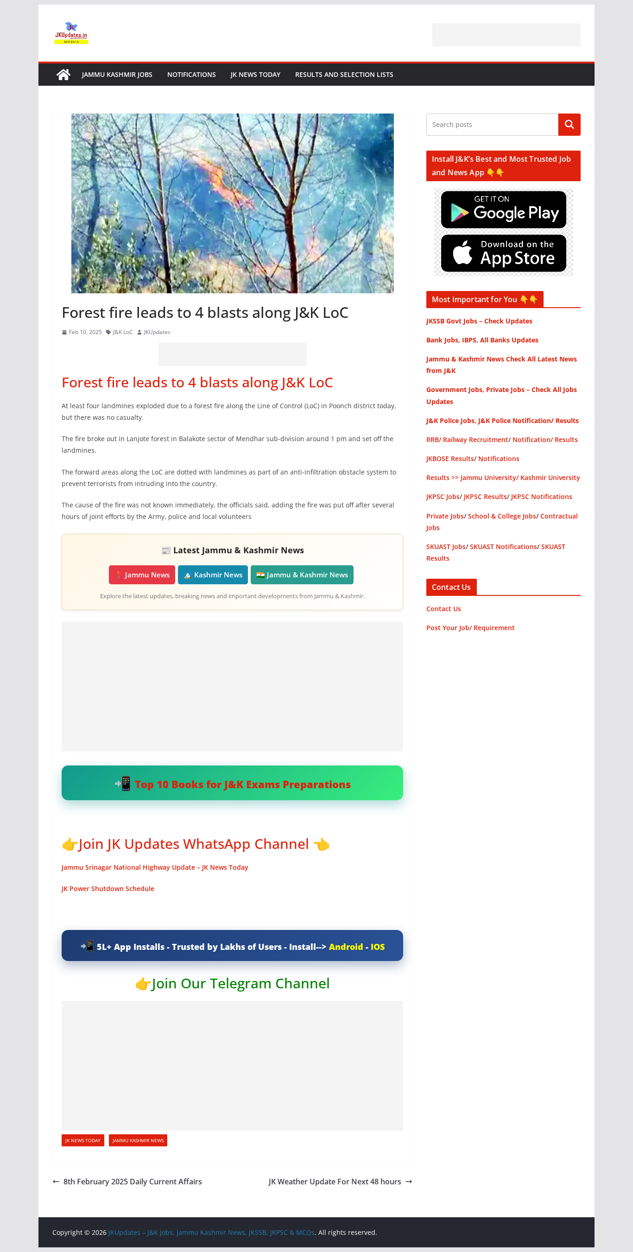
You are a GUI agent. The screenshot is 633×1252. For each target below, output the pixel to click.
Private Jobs (445, 516)
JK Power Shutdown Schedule (108, 888)
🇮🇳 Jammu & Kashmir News (302, 574)
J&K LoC (123, 332)
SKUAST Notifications (503, 546)
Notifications (191, 74)
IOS (378, 946)
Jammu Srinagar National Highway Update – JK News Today (155, 867)
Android (346, 946)
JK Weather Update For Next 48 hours (335, 1181)
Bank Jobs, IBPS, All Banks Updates (482, 339)
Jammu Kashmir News (138, 1140)
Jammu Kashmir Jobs (117, 74)
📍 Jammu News (142, 574)
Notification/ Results (545, 439)
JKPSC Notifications (541, 496)
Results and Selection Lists (344, 74)
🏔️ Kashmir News (213, 574)
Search (569, 125)
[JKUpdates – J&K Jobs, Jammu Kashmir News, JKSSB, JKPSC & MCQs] (63, 74)
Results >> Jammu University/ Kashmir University (503, 477)
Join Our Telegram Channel (241, 983)
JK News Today (255, 74)
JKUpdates (157, 332)
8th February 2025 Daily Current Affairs (132, 1181)
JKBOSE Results (450, 458)
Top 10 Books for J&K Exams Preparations (243, 784)
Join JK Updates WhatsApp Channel (194, 843)
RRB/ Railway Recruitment (467, 439)
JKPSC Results (485, 496)
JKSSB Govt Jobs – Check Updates (479, 320)
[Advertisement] (506, 34)
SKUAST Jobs (446, 546)
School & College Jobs (502, 516)
